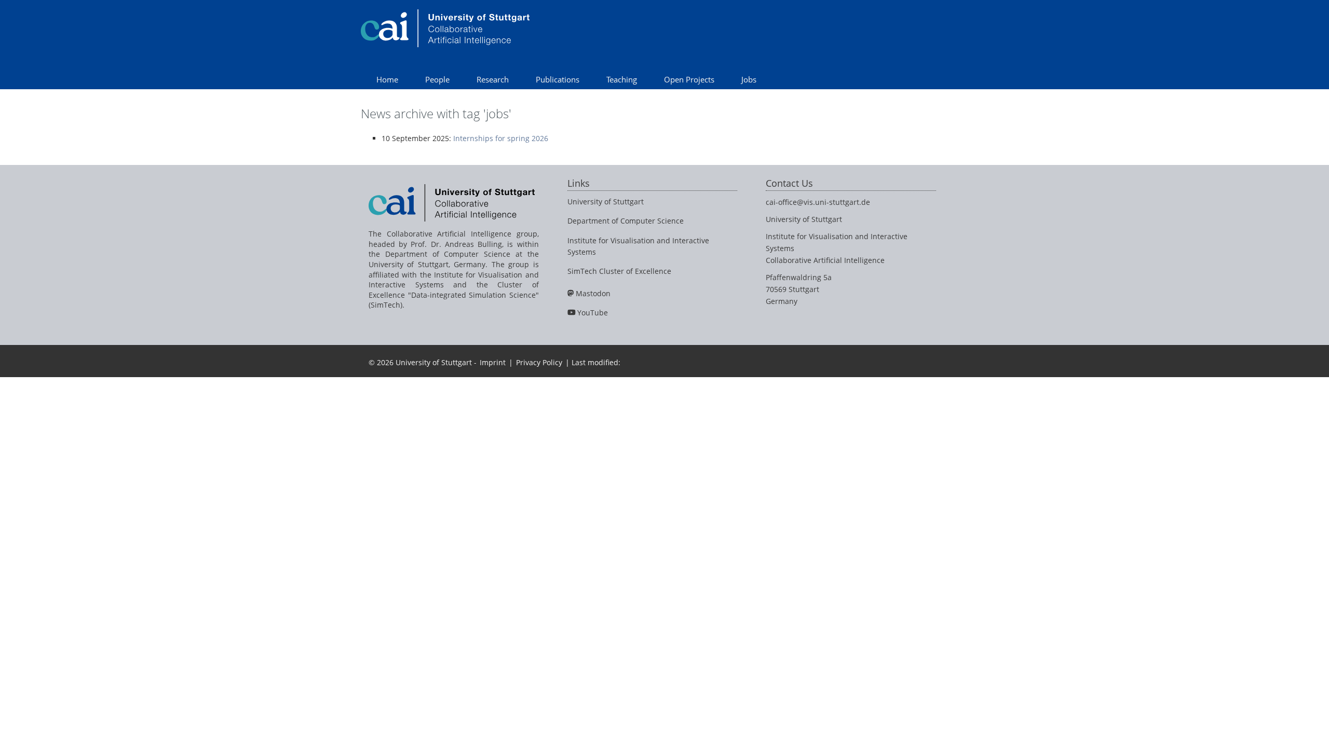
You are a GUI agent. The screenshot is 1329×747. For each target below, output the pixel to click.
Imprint (493, 362)
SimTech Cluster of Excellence (619, 271)
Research (493, 79)
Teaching (621, 79)
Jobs (748, 79)
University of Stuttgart (605, 201)
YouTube (592, 312)
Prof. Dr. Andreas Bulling (456, 244)
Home (387, 79)
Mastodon (593, 293)
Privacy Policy (539, 362)
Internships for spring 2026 (500, 138)
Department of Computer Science (625, 221)
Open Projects (689, 79)
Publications (557, 79)
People (437, 79)
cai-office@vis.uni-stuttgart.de (818, 202)
